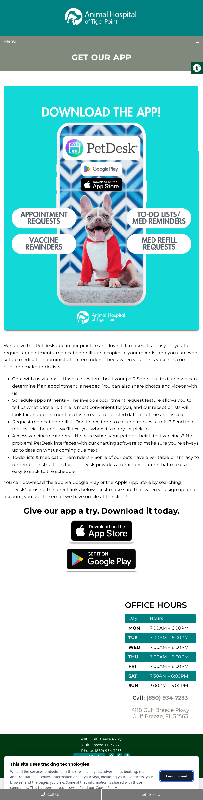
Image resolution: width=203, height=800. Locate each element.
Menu (10, 41)
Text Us (155, 794)
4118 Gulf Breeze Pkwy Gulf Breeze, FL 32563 (160, 713)
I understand (176, 776)
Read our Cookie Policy (98, 787)
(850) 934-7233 (167, 697)
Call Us (53, 794)
